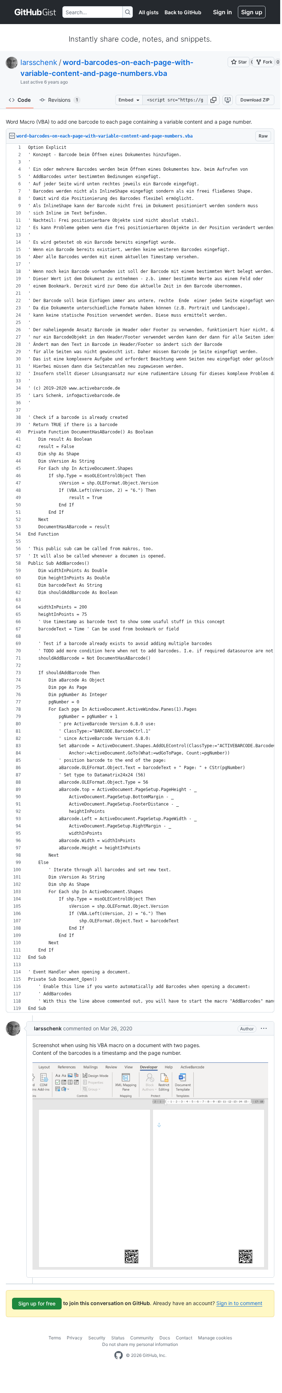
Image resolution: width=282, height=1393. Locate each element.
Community (142, 1337)
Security (96, 1337)
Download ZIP (255, 100)
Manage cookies (215, 1337)
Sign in (222, 12)
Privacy (74, 1337)
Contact (184, 1337)
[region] (140, 578)
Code (24, 100)
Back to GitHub (183, 12)
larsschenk (38, 62)
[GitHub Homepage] (118, 1355)
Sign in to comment (239, 1303)
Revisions (63, 100)
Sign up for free (36, 1303)
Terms (55, 1337)
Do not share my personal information (140, 1344)
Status (117, 1337)
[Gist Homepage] (36, 12)
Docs (164, 1337)
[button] (213, 100)
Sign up (251, 12)
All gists (149, 12)
